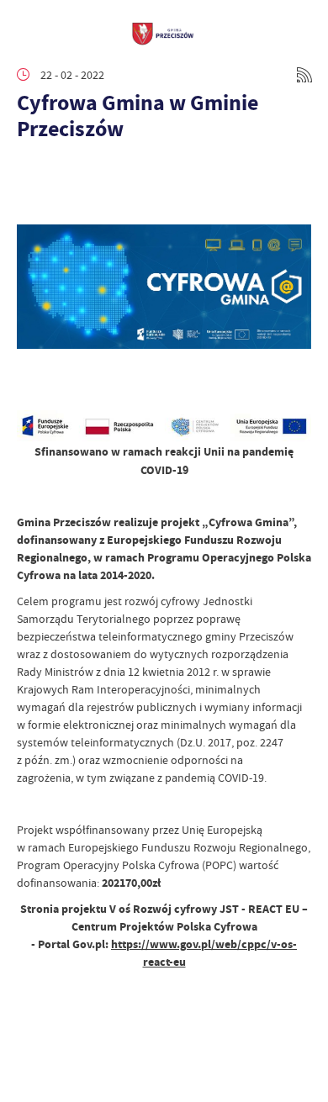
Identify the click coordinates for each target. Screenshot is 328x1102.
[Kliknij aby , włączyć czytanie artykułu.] (30, 173)
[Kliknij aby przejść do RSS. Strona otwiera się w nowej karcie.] (304, 74)
